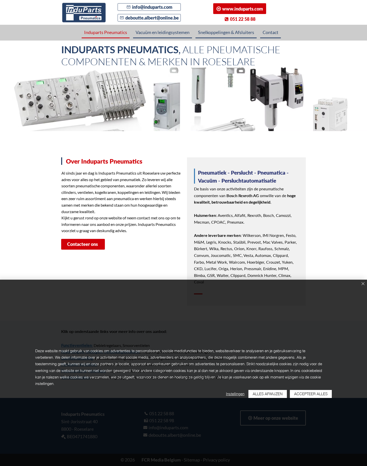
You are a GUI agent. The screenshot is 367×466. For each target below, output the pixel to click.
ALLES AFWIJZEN (268, 393)
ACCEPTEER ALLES (311, 393)
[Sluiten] (363, 284)
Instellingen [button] (235, 393)
